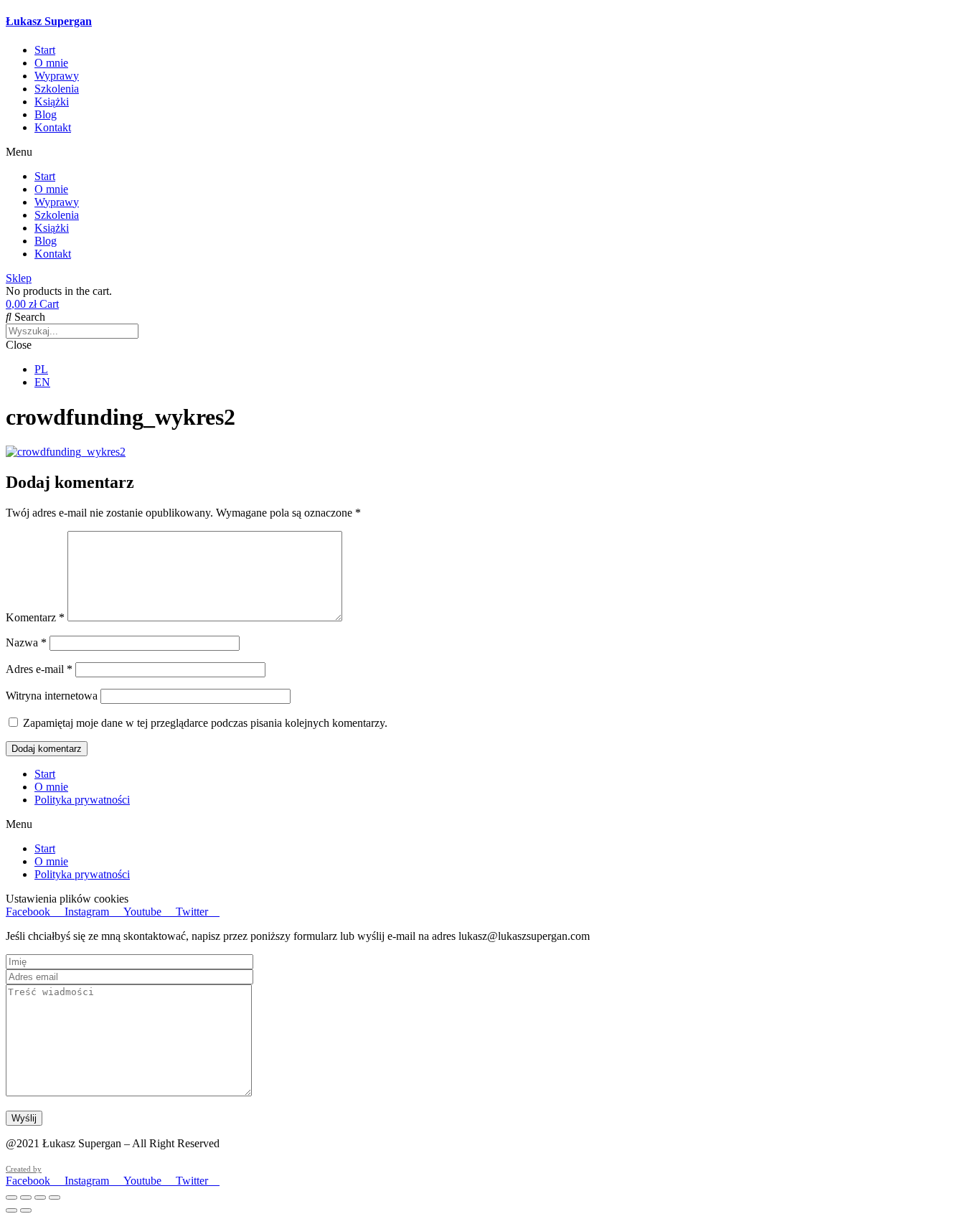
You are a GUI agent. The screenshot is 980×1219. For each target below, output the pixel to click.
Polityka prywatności (82, 800)
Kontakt (52, 127)
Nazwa (26, 642)
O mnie (51, 63)
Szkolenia (56, 89)
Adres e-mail (39, 669)
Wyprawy (56, 76)
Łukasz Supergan (49, 21)
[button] (490, 152)
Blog (45, 114)
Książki (51, 101)
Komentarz (35, 617)
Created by (24, 1168)
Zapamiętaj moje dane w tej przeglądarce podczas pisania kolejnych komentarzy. (205, 723)
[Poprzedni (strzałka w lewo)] (11, 1210)
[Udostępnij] (40, 1197)
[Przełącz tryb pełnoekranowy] (26, 1197)
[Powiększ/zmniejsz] (11, 1197)
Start (44, 50)
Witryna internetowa (52, 695)
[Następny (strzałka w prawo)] (26, 1210)
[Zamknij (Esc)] (54, 1197)
